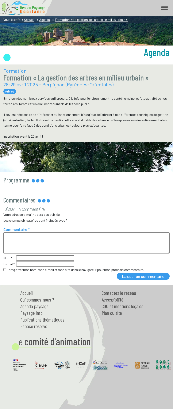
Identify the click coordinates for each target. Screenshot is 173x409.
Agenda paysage (34, 306)
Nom (7, 258)
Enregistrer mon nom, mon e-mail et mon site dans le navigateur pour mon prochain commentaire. (75, 270)
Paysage (31, 313)
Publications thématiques (42, 319)
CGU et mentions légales (122, 306)
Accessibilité (112, 299)
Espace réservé (33, 326)
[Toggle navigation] (164, 8)
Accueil (29, 19)
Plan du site (112, 313)
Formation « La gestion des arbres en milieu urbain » (91, 19)
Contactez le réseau (119, 293)
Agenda (44, 19)
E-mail (9, 264)
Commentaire (16, 229)
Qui (37, 299)
